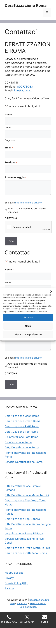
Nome (8, 127)
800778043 (25, 86)
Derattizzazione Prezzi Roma (22, 421)
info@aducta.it (23, 90)
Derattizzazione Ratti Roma (22, 426)
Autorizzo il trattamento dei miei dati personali (27, 210)
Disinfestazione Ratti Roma (21, 436)
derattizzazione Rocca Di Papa (24, 533)
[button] (51, 291)
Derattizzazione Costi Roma (22, 415)
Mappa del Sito (14, 572)
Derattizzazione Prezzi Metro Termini (28, 547)
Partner (9, 588)
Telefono (11, 162)
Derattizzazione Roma (26, 5)
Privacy (9, 578)
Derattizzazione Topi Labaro (22, 518)
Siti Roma (22, 603)
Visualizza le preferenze (28, 334)
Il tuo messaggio (15, 177)
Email (9, 147)
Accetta (28, 317)
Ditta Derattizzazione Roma (22, 447)
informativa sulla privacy (28, 202)
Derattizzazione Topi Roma (21, 431)
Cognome (10, 140)
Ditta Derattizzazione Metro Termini (27, 495)
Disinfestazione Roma (18, 442)
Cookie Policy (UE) (16, 583)
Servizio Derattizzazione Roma (24, 461)
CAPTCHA (11, 218)
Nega (28, 325)
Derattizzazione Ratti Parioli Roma (26, 553)
